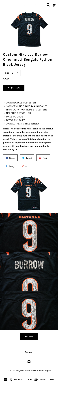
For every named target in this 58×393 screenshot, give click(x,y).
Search (29, 352)
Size (7, 73)
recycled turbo (23, 370)
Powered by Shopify (41, 370)
